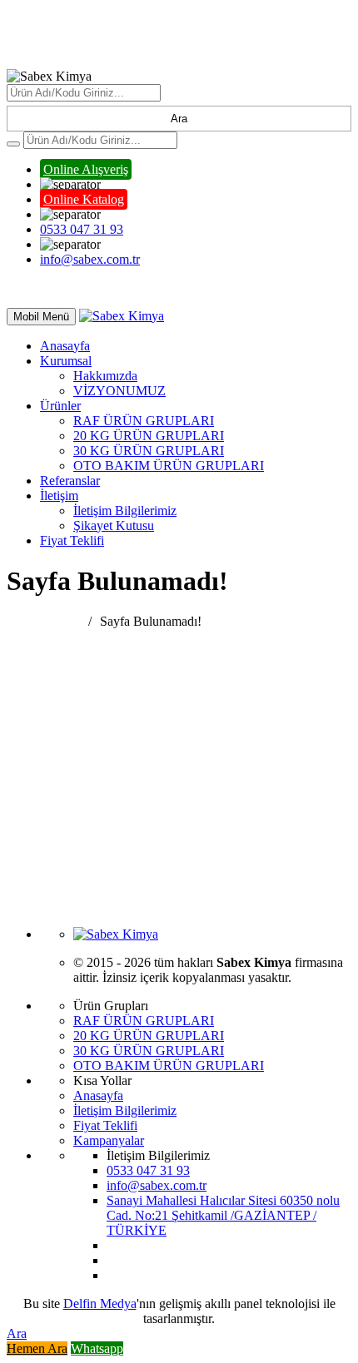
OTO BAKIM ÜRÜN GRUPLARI (168, 465)
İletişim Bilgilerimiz (125, 510)
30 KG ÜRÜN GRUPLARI (148, 451)
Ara (179, 118)
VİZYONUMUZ (119, 391)
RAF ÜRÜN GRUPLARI (143, 421)
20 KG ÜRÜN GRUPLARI (148, 436)
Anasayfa (65, 346)
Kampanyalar (108, 1140)
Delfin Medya (100, 1303)
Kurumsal (66, 361)
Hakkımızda (105, 376)
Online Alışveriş (85, 169)
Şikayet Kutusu (113, 525)
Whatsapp (97, 1348)
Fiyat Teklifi (72, 540)
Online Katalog (83, 199)
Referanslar (70, 480)
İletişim (59, 495)
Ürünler (60, 406)
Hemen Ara (37, 1348)
